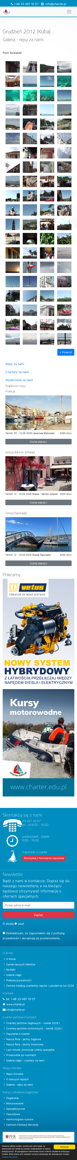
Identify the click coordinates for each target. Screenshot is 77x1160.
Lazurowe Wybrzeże (43, 433)
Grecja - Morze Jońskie (44, 494)
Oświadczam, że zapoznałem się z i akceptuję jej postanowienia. (33, 935)
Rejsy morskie (14, 1073)
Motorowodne (14, 1103)
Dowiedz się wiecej (9, 1157)
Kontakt (10, 969)
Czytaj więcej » (38, 441)
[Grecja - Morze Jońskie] (38, 473)
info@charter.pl (55, 4)
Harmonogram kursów (19, 1119)
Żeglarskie (12, 1098)
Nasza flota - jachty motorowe (24, 1044)
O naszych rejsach (17, 1079)
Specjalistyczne (15, 1108)
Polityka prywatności (18, 980)
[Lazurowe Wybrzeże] (38, 412)
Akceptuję (64, 1147)
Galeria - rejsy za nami (19, 1084)
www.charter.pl (15, 1004)
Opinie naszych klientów (20, 964)
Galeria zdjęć (14, 974)
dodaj (9, 923)
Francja (10, 391)
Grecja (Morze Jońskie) (20, 452)
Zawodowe (13, 1114)
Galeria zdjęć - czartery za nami (25, 1060)
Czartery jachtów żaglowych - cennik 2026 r (33, 1023)
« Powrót (66, 352)
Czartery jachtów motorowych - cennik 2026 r (34, 1028)
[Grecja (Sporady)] (38, 534)
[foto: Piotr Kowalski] (11, 65)
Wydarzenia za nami (19, 380)
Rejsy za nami (15, 364)
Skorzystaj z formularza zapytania (44, 858)
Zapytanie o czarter (18, 1033)
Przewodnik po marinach (21, 1055)
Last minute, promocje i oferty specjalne (30, 1049)
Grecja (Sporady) (16, 513)
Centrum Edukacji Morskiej (22, 1124)
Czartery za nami (17, 372)
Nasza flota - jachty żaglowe (23, 1039)
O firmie (11, 959)
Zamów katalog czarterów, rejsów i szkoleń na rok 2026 (40, 985)
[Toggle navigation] (69, 11)
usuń (20, 923)
